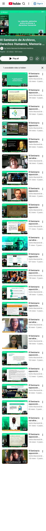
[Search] (23, 3)
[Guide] (3, 3)
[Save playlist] (31, 58)
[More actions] (43, 58)
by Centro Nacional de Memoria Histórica (18, 48)
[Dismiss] (42, 67)
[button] (23, 23)
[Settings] (28, 3)
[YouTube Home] (14, 3)
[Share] (37, 58)
